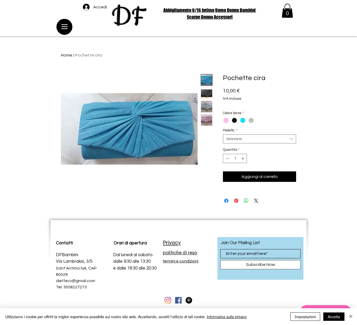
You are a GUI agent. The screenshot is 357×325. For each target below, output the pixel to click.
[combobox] (259, 139)
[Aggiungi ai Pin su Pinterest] (236, 201)
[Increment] (243, 158)
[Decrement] (227, 158)
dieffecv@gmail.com (75, 281)
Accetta (334, 316)
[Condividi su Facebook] (226, 201)
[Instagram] (168, 300)
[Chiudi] (351, 316)
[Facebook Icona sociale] (178, 300)
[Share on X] (256, 201)
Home (66, 55)
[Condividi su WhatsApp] (246, 201)
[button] (287, 11)
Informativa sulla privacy (227, 316)
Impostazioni (305, 316)
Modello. (230, 130)
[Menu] (64, 27)
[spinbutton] (235, 158)
